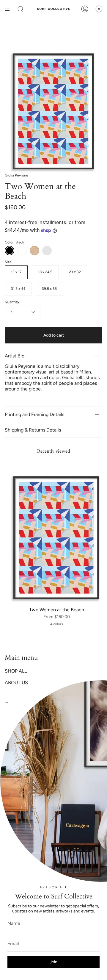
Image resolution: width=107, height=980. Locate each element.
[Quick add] (13, 596)
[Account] (84, 9)
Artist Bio (14, 356)
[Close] (98, 712)
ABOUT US (16, 682)
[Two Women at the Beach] (56, 537)
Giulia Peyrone (16, 175)
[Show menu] (9, 9)
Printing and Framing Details (34, 414)
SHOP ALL (16, 671)
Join (53, 962)
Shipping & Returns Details (33, 430)
